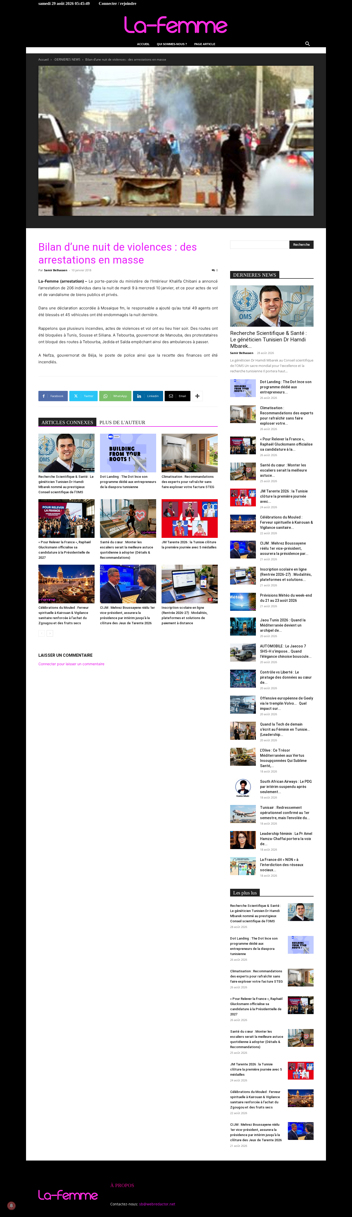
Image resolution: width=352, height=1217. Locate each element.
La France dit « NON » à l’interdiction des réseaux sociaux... (281, 865)
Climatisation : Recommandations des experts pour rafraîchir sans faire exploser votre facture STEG (188, 482)
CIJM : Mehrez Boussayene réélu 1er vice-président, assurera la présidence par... (284, 548)
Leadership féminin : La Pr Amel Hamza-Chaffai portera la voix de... (286, 839)
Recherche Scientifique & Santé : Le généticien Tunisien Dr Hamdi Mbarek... (268, 339)
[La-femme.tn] (176, 24)
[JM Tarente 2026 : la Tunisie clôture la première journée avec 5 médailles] (190, 518)
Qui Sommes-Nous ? (172, 44)
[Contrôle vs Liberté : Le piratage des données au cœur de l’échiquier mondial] (243, 679)
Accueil (143, 44)
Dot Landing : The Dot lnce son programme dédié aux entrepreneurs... (286, 387)
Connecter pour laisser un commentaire (71, 664)
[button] (307, 44)
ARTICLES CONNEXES (67, 422)
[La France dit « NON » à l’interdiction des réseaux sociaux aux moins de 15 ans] (243, 866)
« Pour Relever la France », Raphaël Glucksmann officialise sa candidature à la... (286, 444)
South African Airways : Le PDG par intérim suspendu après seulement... (286, 786)
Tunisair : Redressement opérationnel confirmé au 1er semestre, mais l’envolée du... (285, 812)
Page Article (204, 44)
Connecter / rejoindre (117, 3)
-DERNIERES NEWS (67, 59)
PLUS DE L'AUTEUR (122, 422)
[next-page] (50, 633)
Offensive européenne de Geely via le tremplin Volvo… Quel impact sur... (286, 703)
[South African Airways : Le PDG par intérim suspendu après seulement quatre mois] (243, 788)
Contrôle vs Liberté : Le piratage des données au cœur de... (286, 677)
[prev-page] (41, 633)
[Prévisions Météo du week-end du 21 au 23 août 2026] (243, 602)
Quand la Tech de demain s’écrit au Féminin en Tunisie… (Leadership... (285, 729)
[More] (197, 396)
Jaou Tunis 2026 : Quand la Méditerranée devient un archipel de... (283, 625)
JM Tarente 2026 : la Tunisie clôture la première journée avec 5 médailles (256, 1069)
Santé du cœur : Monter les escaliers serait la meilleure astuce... (283, 470)
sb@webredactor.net (157, 1204)
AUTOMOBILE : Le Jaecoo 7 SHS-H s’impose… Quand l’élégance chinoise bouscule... (286, 651)
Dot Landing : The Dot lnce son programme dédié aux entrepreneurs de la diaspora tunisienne (128, 482)
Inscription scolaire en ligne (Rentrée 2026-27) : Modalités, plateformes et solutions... (286, 574)
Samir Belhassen (55, 270)
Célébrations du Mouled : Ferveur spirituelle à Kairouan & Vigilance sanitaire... (286, 522)
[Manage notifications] (11, 1206)
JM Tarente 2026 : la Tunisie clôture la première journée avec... (284, 496)
